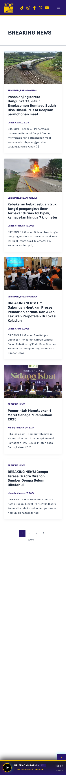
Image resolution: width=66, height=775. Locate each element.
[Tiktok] (22, 8)
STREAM (59, 770)
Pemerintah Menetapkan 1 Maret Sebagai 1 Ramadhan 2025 (30, 415)
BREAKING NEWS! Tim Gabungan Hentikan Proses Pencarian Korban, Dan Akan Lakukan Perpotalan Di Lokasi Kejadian (32, 312)
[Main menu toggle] (58, 8)
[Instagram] (28, 8)
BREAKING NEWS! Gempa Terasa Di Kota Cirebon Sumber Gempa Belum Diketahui (28, 478)
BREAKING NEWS (29, 90)
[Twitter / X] (41, 8)
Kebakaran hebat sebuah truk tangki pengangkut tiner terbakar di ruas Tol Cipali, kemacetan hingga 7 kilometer (33, 210)
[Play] (7, 767)
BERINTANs (13, 90)
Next (33, 539)
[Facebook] (34, 8)
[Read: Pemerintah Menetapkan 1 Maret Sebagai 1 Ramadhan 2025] (33, 381)
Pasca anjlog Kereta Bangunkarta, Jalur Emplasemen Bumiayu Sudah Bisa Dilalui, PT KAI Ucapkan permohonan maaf (32, 105)
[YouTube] (47, 8)
